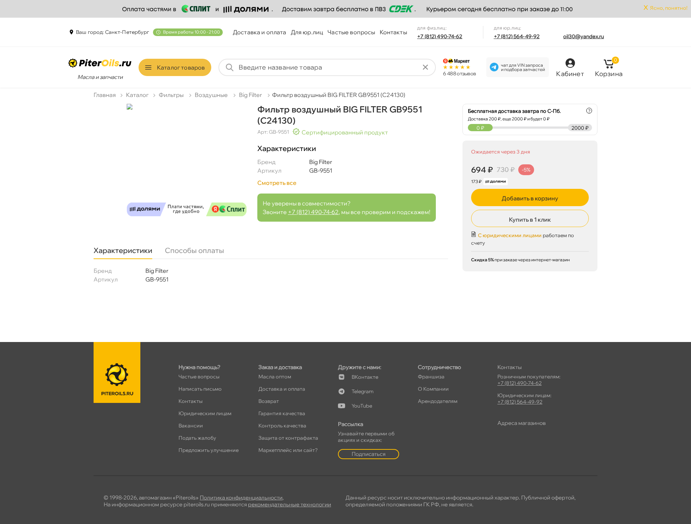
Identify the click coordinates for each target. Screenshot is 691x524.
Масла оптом (274, 376)
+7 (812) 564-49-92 (517, 36)
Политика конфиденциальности (241, 497)
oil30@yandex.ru (583, 36)
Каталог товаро (181, 67)
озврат (268, 401)
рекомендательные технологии (289, 504)
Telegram (363, 391)
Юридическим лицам (205, 413)
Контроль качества (282, 425)
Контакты (393, 32)
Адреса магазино (521, 422)
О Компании (433, 389)
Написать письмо (200, 389)
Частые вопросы (351, 32)
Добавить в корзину (530, 198)
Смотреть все (277, 182)
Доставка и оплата (259, 32)
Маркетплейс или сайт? (288, 450)
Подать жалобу (197, 438)
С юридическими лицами (510, 235)
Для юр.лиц (307, 32)
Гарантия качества (281, 413)
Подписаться (368, 453)
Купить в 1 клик (530, 219)
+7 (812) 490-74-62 (439, 36)
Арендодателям (437, 401)
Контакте (365, 377)
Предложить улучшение (209, 450)
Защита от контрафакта (288, 438)
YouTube (362, 406)
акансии (191, 425)
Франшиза (431, 376)
